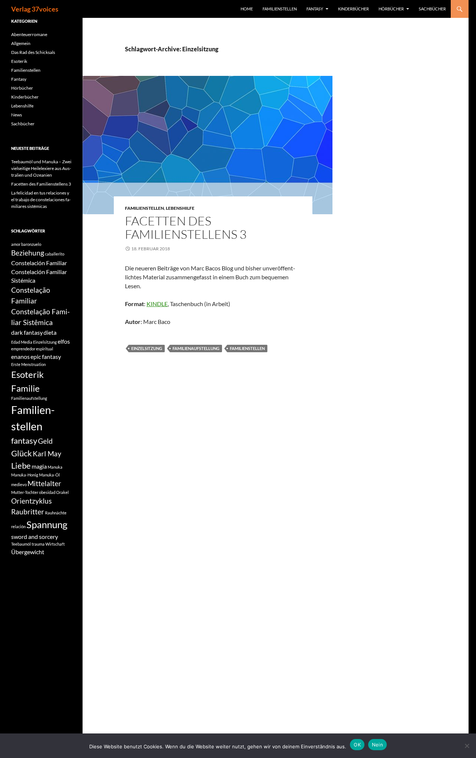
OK (357, 745)
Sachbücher (432, 8)
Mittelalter (44, 483)
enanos (20, 356)
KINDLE (157, 303)
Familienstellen (280, 8)
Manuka (55, 467)
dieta (50, 332)
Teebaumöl (21, 544)
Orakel (62, 492)
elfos (64, 341)
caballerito (54, 253)
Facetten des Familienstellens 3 (186, 227)
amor (15, 244)
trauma (38, 544)
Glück (21, 453)
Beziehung (27, 252)
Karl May (47, 453)
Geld (45, 441)
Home (247, 8)
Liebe (21, 465)
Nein (377, 745)
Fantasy (314, 8)
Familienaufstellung (196, 348)
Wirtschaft (55, 544)
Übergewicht (27, 551)
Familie (25, 388)
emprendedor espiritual (32, 348)
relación (18, 526)
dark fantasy (27, 332)
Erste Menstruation (28, 364)
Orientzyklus (31, 501)
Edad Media (21, 342)
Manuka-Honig (24, 474)
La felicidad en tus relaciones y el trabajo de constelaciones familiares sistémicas (41, 199)
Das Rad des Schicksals (33, 52)
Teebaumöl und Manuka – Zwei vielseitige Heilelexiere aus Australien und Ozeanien (41, 168)
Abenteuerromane (29, 34)
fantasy (24, 441)
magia (39, 466)
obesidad (47, 492)
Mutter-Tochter (24, 492)
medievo (19, 484)
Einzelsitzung (146, 348)
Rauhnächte (56, 512)
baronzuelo (31, 244)
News (16, 115)
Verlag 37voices (34, 9)
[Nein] (466, 745)
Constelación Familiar (39, 262)
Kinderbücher (353, 8)
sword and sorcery (34, 536)
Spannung (46, 524)
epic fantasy (45, 356)
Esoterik (19, 61)
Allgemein (20, 43)
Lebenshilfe (180, 208)
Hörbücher (391, 8)
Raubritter (27, 511)
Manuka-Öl (49, 474)
